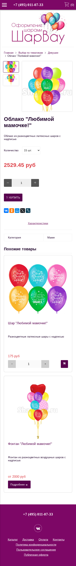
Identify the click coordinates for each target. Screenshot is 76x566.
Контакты (59, 539)
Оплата (43, 539)
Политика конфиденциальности (36, 544)
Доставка (28, 539)
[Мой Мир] (17, 210)
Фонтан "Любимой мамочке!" (30, 444)
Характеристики (38, 223)
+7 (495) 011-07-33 (28, 5)
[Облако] (47, 86)
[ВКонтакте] (6, 210)
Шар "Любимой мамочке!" (28, 323)
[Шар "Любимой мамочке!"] (38, 289)
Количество (11, 150)
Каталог (13, 539)
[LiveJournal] (28, 210)
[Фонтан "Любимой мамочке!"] (38, 410)
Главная (8, 52)
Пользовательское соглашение (36, 549)
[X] (22, 210)
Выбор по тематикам (31, 52)
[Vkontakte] (38, 528)
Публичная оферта (36, 554)
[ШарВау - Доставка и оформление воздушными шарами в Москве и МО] (38, 43)
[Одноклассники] (11, 210)
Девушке (53, 52)
